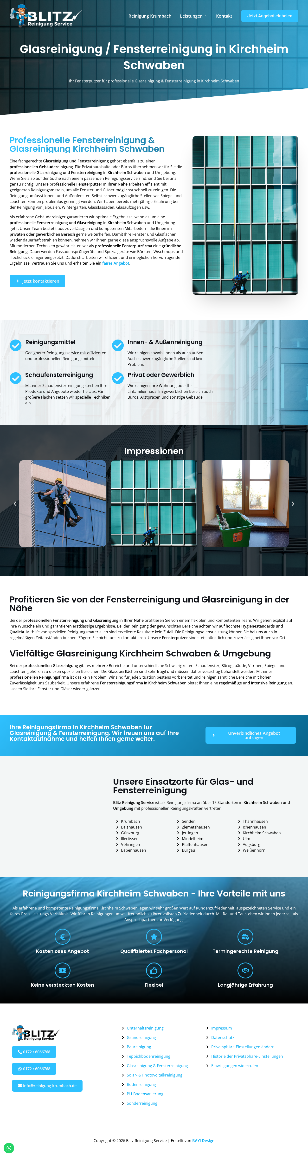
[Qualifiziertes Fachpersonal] (154, 937)
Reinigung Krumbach (149, 16)
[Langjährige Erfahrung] (245, 970)
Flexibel (154, 985)
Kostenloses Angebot (62, 951)
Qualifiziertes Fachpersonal (154, 951)
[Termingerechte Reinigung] (245, 937)
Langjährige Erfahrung (245, 985)
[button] (269, 16)
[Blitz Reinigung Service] (46, 15)
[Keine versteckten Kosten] (63, 970)
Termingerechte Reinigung (245, 951)
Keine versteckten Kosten (62, 985)
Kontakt (224, 16)
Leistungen (191, 16)
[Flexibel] (154, 970)
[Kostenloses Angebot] (63, 937)
